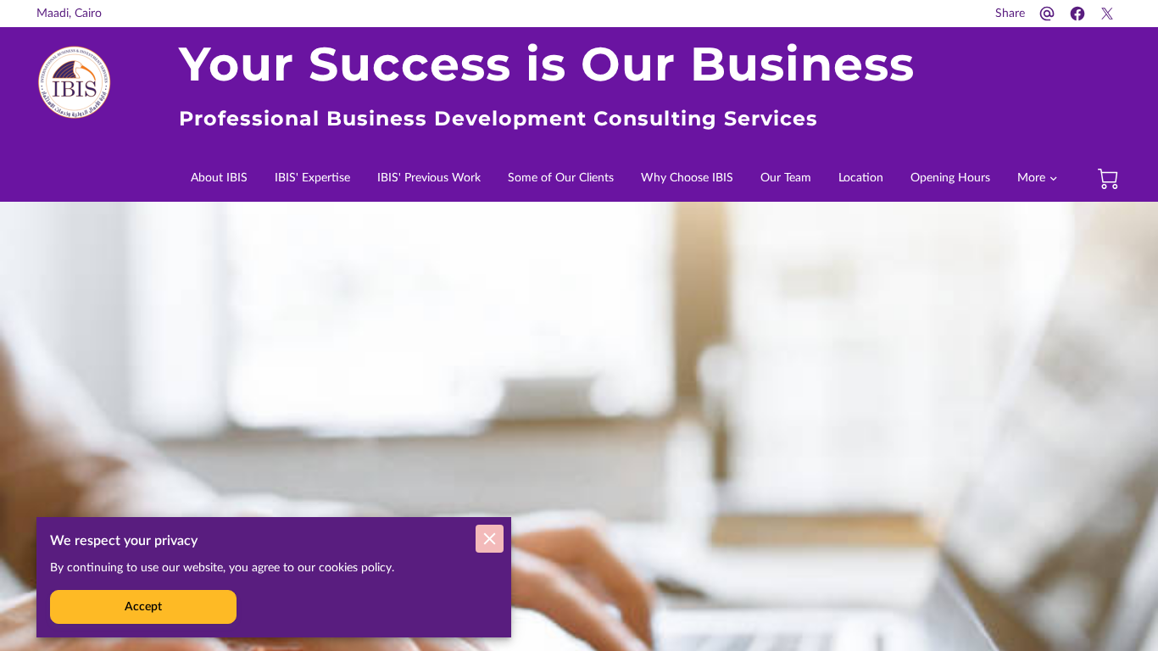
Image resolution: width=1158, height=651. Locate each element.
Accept (143, 607)
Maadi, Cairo (69, 13)
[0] (1108, 179)
